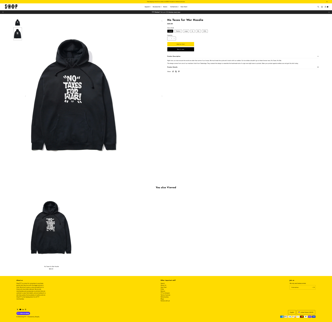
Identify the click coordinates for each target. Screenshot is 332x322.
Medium (178, 31)
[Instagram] (25, 309)
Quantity (169, 35)
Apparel (147, 7)
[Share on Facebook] (173, 71)
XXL (198, 31)
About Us (163, 285)
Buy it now (180, 49)
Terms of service (165, 295)
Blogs (162, 299)
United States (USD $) (306, 312)
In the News (166, 12)
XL (192, 31)
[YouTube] (20, 309)
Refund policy (165, 297)
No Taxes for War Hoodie (51, 266)
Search (163, 283)
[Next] (329, 12)
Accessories (156, 7)
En (327, 1)
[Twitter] (17, 309)
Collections (174, 7)
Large (186, 31)
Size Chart (184, 7)
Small (170, 31)
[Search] (318, 7)
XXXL (204, 31)
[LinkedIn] (23, 309)
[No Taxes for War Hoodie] (51, 228)
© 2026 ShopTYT (21, 317)
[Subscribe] (313, 287)
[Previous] (3, 12)
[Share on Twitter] (176, 71)
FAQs (162, 289)
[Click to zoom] (162, 21)
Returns (163, 291)
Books (165, 7)
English (292, 312)
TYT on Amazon (165, 293)
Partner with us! (165, 301)
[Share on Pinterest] (179, 71)
